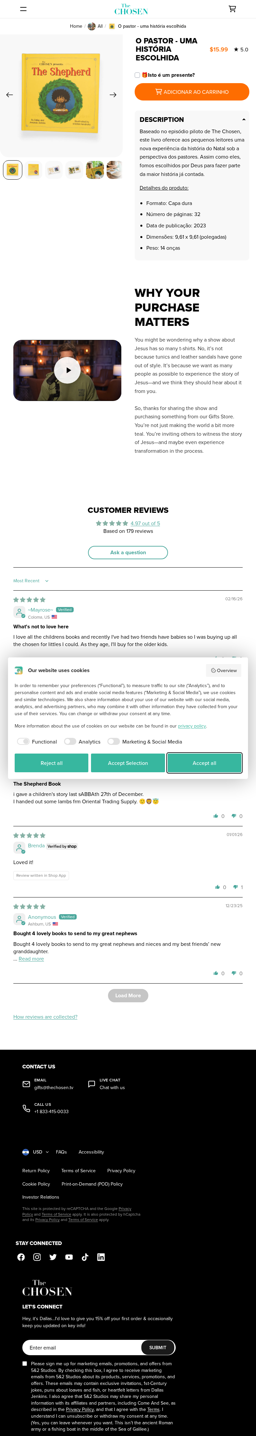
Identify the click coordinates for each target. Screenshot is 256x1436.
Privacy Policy (121, 1171)
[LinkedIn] (101, 1257)
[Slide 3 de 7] (54, 170)
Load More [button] (128, 995)
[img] (29, 599)
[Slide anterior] (7, 95)
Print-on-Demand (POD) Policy (92, 1184)
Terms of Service (78, 1171)
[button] (216, 816)
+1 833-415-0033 (51, 1111)
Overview (227, 670)
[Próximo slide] (115, 95)
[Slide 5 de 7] (95, 170)
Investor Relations (40, 1197)
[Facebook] (21, 1257)
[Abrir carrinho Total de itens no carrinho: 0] (232, 9)
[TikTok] (85, 1257)
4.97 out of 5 (145, 523)
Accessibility (91, 1152)
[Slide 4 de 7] (74, 170)
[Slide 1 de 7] (13, 170)
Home (76, 26)
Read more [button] (31, 958)
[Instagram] (37, 1257)
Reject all (52, 763)
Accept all (204, 763)
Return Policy (36, 1171)
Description (162, 120)
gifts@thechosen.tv (53, 1087)
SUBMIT (157, 1347)
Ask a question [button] (128, 552)
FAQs (61, 1152)
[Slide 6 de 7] (116, 170)
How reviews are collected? (45, 1016)
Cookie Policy (36, 1184)
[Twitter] (53, 1257)
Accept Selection (128, 763)
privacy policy (192, 726)
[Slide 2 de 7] (33, 170)
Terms (153, 1409)
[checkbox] (36, 742)
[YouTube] (69, 1257)
